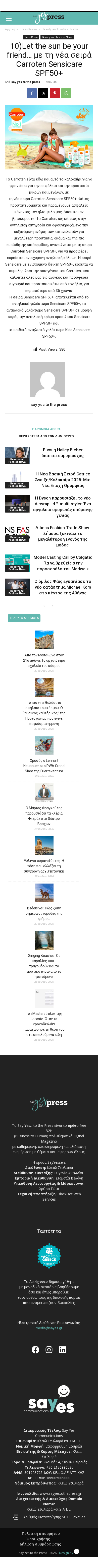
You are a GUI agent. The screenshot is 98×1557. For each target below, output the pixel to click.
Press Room (28, 29)
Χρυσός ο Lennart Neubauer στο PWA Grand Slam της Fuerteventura (44, 766)
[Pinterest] (55, 93)
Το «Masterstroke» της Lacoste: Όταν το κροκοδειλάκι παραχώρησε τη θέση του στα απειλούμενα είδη (44, 1024)
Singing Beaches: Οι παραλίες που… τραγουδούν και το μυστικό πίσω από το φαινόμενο (44, 966)
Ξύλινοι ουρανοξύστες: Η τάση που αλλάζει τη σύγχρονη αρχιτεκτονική (44, 866)
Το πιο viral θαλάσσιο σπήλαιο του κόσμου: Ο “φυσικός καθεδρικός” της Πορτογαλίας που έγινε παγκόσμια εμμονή (44, 713)
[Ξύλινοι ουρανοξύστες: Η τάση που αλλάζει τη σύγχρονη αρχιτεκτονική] (44, 846)
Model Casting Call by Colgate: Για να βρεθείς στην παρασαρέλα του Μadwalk (63, 563)
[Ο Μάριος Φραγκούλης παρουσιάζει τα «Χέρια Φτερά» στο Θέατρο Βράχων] (44, 793)
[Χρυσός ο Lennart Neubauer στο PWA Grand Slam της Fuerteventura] (44, 746)
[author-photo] (49, 397)
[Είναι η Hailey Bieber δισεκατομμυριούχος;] (17, 455)
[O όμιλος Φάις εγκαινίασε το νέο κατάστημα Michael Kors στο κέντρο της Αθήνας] (17, 587)
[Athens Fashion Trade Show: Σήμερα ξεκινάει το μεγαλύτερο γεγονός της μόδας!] (17, 533)
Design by (66, 1553)
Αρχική (10, 29)
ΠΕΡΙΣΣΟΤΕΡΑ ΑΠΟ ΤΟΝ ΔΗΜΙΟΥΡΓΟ (46, 436)
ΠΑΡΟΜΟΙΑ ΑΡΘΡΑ (46, 429)
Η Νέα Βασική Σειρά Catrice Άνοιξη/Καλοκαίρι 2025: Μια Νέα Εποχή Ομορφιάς (62, 479)
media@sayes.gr (49, 1328)
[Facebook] (32, 93)
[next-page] (52, 606)
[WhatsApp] (66, 93)
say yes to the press (25, 82)
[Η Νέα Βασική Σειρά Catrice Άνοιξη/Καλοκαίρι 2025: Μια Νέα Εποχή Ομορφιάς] (17, 479)
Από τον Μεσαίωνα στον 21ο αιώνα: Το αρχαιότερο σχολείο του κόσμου (44, 660)
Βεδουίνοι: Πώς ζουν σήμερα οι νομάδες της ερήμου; (44, 913)
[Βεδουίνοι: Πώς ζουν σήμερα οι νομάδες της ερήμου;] (44, 894)
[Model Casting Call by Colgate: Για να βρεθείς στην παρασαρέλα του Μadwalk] (17, 563)
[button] (9, 19)
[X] (43, 93)
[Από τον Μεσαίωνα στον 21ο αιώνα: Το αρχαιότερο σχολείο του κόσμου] (44, 641)
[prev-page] (44, 606)
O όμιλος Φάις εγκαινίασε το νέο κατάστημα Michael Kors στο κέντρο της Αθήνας (62, 587)
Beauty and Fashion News (60, 29)
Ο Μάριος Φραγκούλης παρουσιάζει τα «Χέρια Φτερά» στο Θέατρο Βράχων (44, 816)
